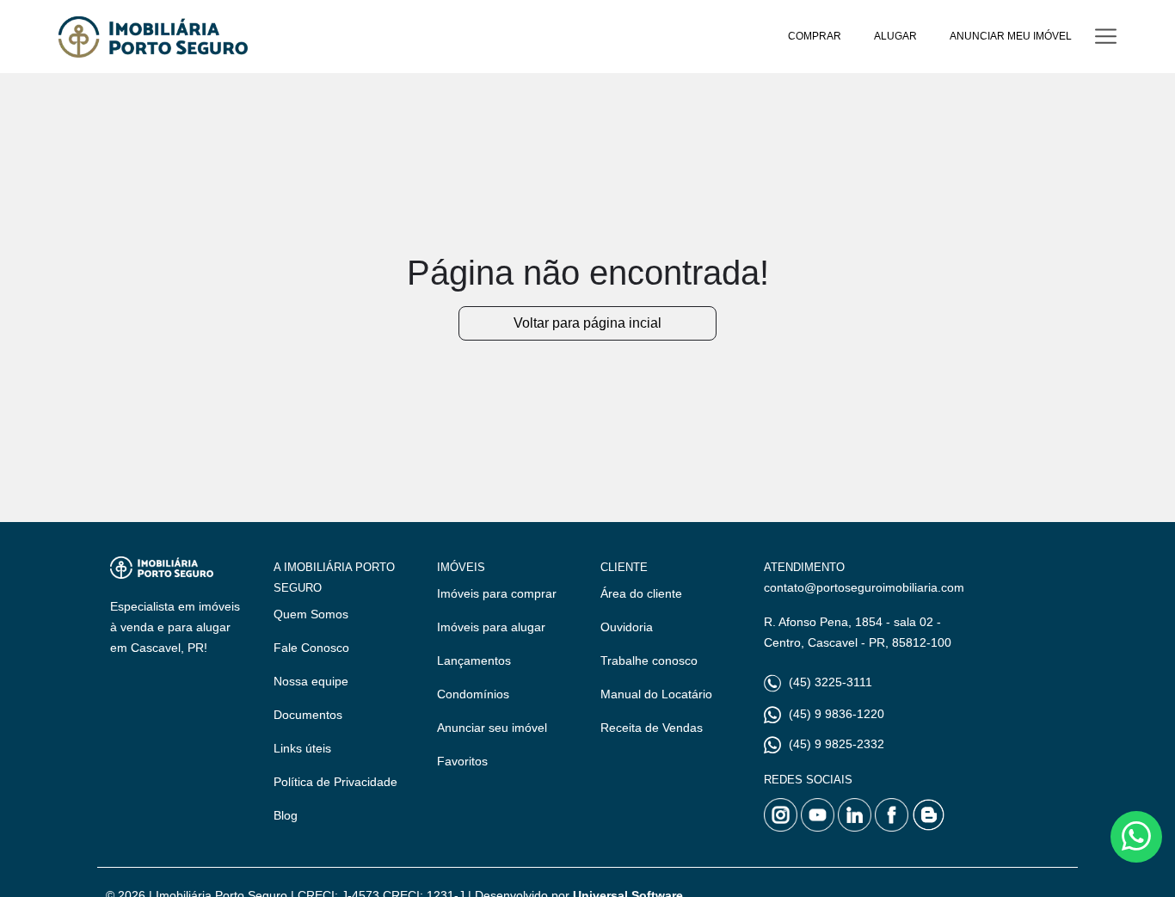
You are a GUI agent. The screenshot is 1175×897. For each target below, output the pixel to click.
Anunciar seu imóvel (492, 727)
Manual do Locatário (656, 694)
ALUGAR (895, 36)
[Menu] (1106, 36)
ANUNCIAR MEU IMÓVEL (1011, 36)
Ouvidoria (626, 627)
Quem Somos (311, 614)
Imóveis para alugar (491, 627)
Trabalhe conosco (649, 660)
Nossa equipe (311, 681)
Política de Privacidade (335, 782)
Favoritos (462, 761)
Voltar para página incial (587, 323)
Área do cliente (641, 593)
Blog (286, 815)
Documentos (308, 715)
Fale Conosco (311, 647)
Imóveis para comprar (497, 593)
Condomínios (473, 694)
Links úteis (302, 748)
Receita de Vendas (651, 727)
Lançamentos (474, 660)
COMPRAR (814, 36)
